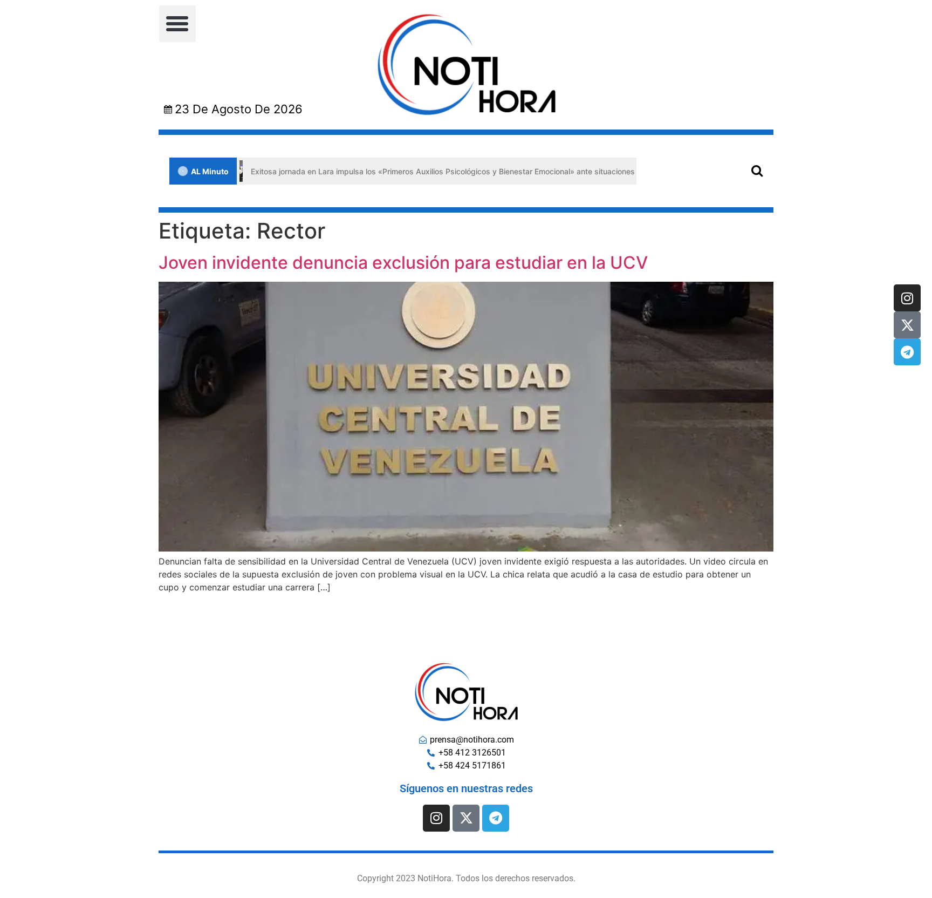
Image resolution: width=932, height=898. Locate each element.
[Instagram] (907, 297)
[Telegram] (907, 351)
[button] (177, 23)
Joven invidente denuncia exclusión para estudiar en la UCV (403, 262)
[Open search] (757, 170)
